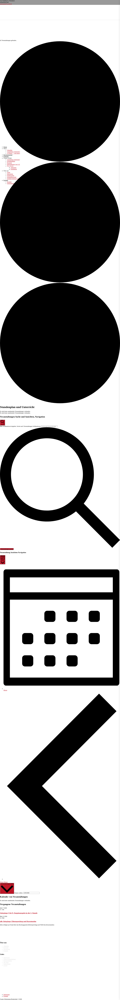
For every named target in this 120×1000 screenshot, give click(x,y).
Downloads (7, 949)
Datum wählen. (18, 893)
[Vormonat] (62, 879)
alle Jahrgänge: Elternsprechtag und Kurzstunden (18, 921)
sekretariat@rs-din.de (6, 4)
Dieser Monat (4, 882)
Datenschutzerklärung (10, 959)
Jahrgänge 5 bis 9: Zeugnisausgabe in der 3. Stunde (18, 913)
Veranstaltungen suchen (7, 549)
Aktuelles (6, 946)
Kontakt (6, 951)
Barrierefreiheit (8, 961)
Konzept (6, 947)
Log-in (5, 965)
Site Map (6, 962)
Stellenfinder (7, 964)
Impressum (7, 957)
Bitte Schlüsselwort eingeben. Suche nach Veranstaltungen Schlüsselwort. (20, 426)
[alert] (60, 411)
